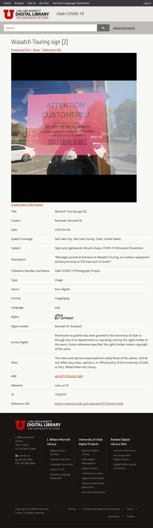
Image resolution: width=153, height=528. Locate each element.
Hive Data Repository (93, 492)
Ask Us (32, 3)
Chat (45, 3)
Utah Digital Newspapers (89, 461)
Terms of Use (57, 469)
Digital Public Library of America (125, 466)
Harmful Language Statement (70, 3)
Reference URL (52, 50)
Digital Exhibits (90, 468)
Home (7, 3)
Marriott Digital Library (90, 452)
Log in (147, 3)
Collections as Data (92, 473)
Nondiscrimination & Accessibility (101, 509)
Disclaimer (114, 516)
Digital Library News (93, 478)
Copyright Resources (61, 464)
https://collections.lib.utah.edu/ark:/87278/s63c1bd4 (89, 403)
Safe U (130, 509)
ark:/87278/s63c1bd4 (69, 376)
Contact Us (24, 455)
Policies (131, 516)
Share (36, 50)
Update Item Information (27, 204)
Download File (20, 50)
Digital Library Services (57, 452)
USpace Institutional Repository (93, 485)
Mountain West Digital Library (122, 457)
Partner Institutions (124, 450)
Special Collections (60, 459)
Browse (19, 3)
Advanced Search (124, 28)
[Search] (103, 27)
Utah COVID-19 (70, 13)
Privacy (72, 509)
